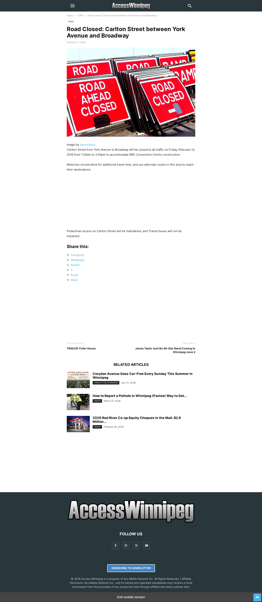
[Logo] (131, 522)
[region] (131, 202)
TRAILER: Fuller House (81, 348)
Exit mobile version (131, 597)
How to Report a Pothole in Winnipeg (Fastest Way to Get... (140, 396)
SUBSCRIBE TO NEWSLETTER (131, 568)
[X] (136, 545)
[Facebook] (115, 545)
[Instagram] (126, 545)
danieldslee (88, 144)
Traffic (80, 15)
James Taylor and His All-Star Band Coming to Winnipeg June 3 (165, 350)
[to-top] (257, 596)
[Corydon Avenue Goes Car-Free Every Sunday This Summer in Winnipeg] (78, 380)
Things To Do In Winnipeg (106, 383)
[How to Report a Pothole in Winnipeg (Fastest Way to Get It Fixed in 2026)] (78, 402)
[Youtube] (146, 545)
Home (70, 15)
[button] (72, 5)
